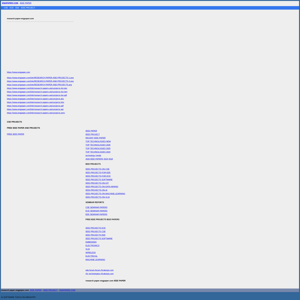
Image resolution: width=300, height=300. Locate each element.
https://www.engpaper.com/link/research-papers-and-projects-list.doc (37, 88)
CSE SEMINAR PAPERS (96, 207)
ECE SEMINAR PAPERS (96, 211)
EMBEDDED (91, 242)
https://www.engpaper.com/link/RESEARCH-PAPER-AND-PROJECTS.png (39, 85)
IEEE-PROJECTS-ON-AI (96, 190)
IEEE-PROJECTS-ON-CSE (97, 169)
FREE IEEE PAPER (15, 134)
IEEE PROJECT (28, 8)
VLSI (88, 249)
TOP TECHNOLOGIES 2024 (98, 152)
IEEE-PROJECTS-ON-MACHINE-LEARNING (105, 194)
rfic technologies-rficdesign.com (100, 274)
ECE (12, 8)
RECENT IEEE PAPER (96, 138)
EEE (17, 8)
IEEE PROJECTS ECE (96, 228)
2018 (111, 159)
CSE (6, 8)
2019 (106, 159)
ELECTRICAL (92, 256)
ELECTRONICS (92, 245)
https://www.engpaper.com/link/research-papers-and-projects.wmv (36, 113)
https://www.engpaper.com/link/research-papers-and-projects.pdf (35, 106)
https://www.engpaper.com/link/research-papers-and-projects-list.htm (37, 92)
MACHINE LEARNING (95, 260)
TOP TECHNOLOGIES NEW (98, 141)
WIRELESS (91, 253)
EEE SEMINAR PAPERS (96, 214)
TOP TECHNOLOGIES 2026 (98, 145)
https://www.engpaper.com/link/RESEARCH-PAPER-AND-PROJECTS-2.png (40, 81)
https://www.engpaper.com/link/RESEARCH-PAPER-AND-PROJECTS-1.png (40, 78)
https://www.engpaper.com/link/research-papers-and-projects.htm (35, 102)
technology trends (93, 155)
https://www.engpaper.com (18, 72)
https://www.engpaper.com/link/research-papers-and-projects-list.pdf (37, 95)
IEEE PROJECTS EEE (95, 235)
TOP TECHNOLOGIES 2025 (98, 148)
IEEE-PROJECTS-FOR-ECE (98, 176)
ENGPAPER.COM (67, 290)
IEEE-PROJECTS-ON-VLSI (98, 197)
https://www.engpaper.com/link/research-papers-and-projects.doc (35, 99)
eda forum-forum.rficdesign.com (100, 270)
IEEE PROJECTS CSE (96, 231)
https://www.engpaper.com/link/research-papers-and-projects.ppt (35, 109)
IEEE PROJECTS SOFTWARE (99, 180)
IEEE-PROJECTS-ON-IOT (97, 183)
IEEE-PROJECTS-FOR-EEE (98, 172)
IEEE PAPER (25, 3)
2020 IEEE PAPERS (94, 159)
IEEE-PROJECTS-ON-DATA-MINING (102, 187)
